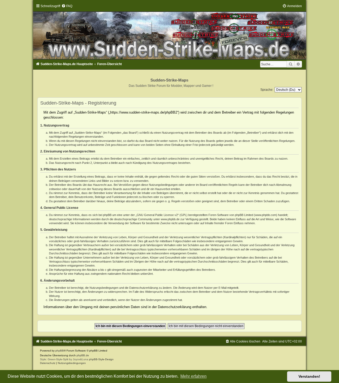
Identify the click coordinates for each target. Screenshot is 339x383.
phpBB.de (83, 355)
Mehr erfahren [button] (193, 376)
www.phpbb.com (265, 215)
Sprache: (266, 90)
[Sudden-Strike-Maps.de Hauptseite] (169, 31)
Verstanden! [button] (309, 376)
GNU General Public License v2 (157, 215)
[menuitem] (66, 6)
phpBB (59, 350)
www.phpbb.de (170, 219)
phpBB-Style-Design (101, 359)
